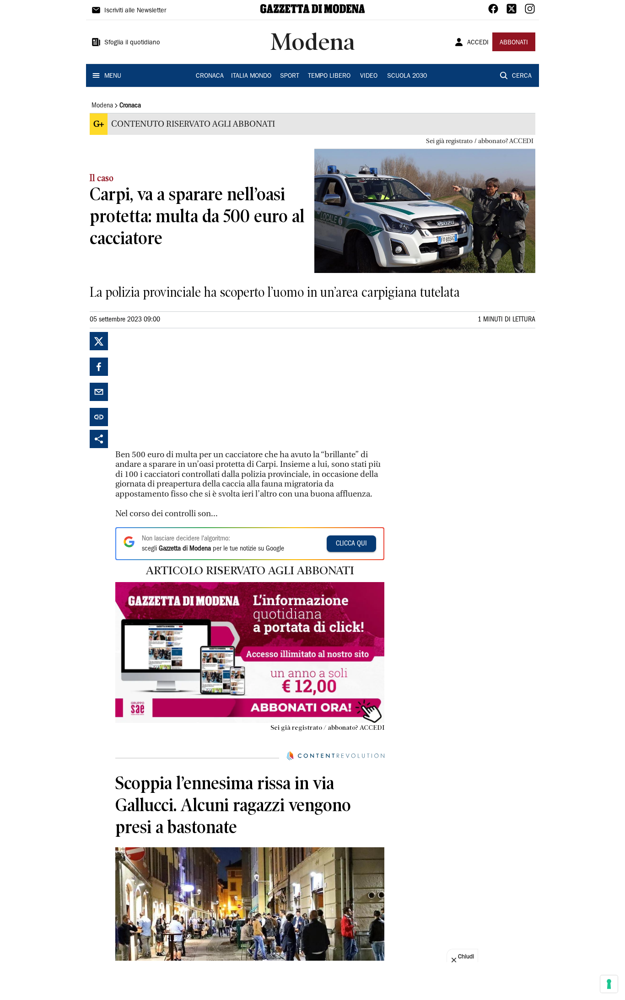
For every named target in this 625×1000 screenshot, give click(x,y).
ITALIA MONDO (251, 76)
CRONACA (210, 76)
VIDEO (368, 76)
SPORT (289, 76)
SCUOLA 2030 (407, 76)
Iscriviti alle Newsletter (135, 11)
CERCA (522, 76)
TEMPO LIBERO (329, 76)
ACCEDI (478, 43)
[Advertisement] (184, 389)
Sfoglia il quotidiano (132, 43)
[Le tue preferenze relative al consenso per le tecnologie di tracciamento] (609, 984)
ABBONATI (514, 43)
